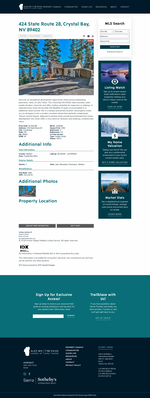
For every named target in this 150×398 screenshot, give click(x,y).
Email (25, 368)
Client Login (105, 347)
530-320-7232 (30, 365)
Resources (101, 7)
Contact (124, 7)
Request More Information (37, 226)
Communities (71, 7)
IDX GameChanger (46, 265)
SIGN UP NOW (115, 107)
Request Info (47, 36)
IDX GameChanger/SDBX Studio (86, 395)
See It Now (23, 36)
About (113, 7)
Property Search (52, 7)
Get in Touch (103, 318)
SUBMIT (71, 316)
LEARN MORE (115, 214)
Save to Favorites (35, 36)
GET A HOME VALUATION (115, 162)
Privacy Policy (73, 365)
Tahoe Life (86, 7)
